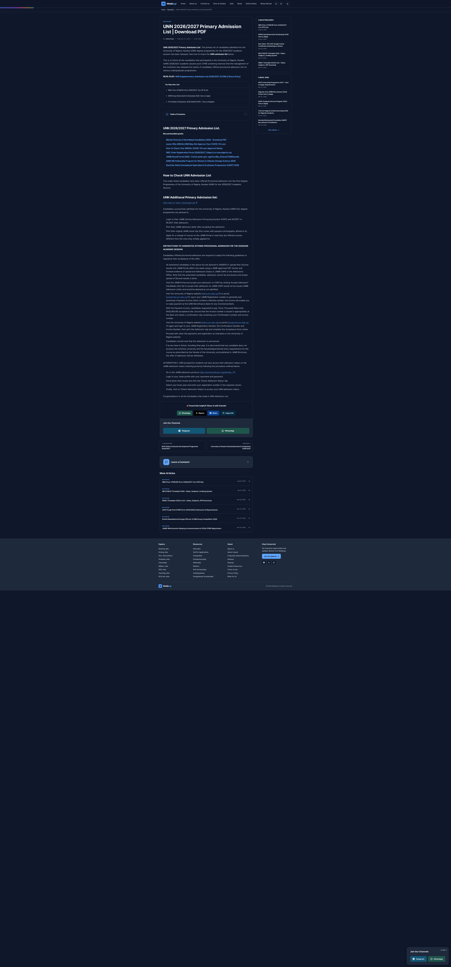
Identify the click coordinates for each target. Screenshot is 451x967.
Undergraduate (198, 573)
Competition (197, 556)
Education (170, 9)
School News (251, 4)
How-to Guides (219, 4)
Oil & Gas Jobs (164, 576)
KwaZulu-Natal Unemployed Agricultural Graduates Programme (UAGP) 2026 (202, 165)
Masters (196, 566)
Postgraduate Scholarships (203, 576)
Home (183, 4)
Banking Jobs (164, 549)
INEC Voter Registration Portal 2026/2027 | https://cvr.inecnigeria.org (198, 152)
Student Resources (234, 566)
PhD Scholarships (199, 569)
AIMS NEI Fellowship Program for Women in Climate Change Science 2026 (201, 161)
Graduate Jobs (164, 559)
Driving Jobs (163, 552)
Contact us (205, 4)
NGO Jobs (162, 569)
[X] (269, 562)
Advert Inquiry (232, 552)
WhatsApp (229, 431)
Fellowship (197, 563)
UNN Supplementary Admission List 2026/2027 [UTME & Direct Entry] (208, 76)
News (239, 4)
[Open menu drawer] (281, 4)
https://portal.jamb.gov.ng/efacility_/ (217, 372)
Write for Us (232, 576)
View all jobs (273, 130)
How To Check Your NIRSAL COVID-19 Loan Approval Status (194, 148)
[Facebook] (264, 562)
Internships (163, 563)
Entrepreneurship (199, 559)
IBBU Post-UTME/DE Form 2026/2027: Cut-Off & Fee (188, 90)
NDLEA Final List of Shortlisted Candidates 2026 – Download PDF (196, 140)
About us (193, 4)
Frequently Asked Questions (238, 556)
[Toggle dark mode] (287, 4)
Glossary (230, 559)
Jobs (232, 4)
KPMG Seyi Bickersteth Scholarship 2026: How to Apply (189, 96)
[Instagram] (274, 562)
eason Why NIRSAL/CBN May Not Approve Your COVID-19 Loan (196, 144)
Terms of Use (232, 569)
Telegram (186, 431)
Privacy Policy (232, 573)
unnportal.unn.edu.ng (178, 297)
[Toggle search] (276, 4)
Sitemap (230, 563)
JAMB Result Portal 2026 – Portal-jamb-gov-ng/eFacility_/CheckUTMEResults (202, 156)
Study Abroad (266, 4)
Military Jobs (163, 566)
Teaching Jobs (164, 573)
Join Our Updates (271, 556)
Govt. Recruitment (165, 556)
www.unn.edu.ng (211, 293)
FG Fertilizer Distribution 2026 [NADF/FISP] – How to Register (191, 102)
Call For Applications (200, 552)
